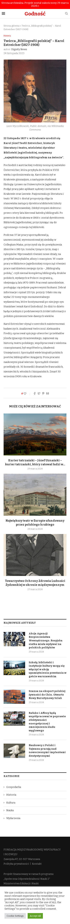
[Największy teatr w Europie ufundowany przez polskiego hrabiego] (35, 495)
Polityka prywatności (16, 863)
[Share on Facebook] (34, 393)
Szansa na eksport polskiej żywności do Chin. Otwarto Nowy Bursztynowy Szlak (47, 695)
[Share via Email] (47, 393)
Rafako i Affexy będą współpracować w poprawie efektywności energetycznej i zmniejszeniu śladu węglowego (47, 722)
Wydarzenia (13, 818)
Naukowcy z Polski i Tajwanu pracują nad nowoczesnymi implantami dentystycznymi (47, 750)
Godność (35, 14)
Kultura (10, 802)
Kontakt (37, 863)
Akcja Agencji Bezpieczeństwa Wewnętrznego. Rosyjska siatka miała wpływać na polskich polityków (45, 640)
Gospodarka (13, 787)
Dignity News (19, 49)
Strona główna (11, 25)
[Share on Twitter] (39, 393)
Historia (7, 36)
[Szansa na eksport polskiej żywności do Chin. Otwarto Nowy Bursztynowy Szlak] (14, 696)
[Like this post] (27, 393)
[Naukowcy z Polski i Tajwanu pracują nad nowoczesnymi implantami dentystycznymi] (14, 751)
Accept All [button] (35, 915)
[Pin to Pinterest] (43, 393)
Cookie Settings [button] (15, 915)
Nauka (10, 810)
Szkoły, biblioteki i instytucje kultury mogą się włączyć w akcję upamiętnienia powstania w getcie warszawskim (47, 669)
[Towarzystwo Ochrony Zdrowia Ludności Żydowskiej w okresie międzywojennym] (35, 555)
